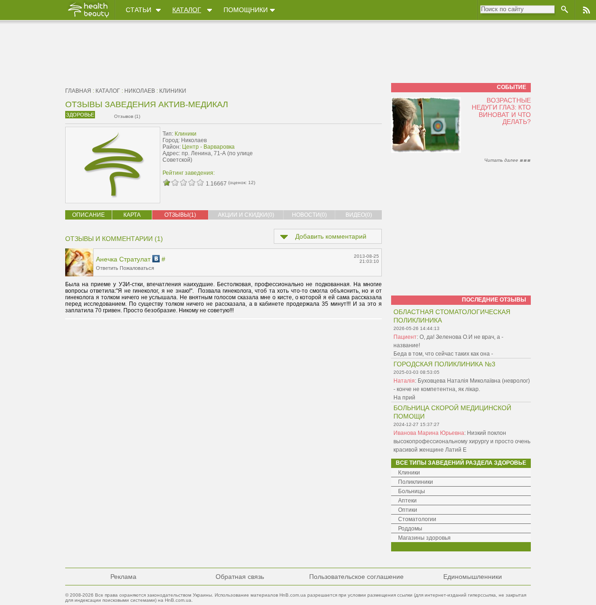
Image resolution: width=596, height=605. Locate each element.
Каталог (186, 10)
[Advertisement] (323, 148)
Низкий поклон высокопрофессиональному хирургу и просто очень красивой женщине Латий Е (461, 441)
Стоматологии (417, 519)
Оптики (407, 510)
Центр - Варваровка (208, 147)
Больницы (411, 491)
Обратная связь (240, 576)
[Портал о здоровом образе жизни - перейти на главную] (88, 17)
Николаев (139, 91)
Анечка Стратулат (123, 259)
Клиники (172, 91)
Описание (88, 215)
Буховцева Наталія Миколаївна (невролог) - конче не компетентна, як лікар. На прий (461, 389)
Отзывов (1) (127, 116)
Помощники (246, 10)
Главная (78, 91)
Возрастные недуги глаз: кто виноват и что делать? (501, 110)
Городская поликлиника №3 (444, 364)
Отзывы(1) (180, 215)
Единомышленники (472, 576)
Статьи (138, 10)
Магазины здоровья (424, 538)
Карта (132, 215)
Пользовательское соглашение (356, 576)
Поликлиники (415, 482)
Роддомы (410, 528)
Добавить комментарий (330, 236)
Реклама (123, 576)
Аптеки (407, 500)
